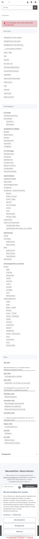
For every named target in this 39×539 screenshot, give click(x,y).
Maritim (9, 202)
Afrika (8, 301)
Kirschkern (7, 239)
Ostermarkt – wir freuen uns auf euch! (17, 383)
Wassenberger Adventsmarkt (14, 403)
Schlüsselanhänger (10, 171)
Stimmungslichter (10, 298)
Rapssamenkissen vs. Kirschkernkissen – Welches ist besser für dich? (17, 369)
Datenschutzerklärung (10, 477)
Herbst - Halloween (12, 316)
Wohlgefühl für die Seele (12, 41)
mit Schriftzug (11, 205)
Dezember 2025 (9, 394)
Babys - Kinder (11, 307)
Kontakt (6, 60)
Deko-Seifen (8, 182)
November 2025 (9, 400)
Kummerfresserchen (11, 115)
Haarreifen (7, 143)
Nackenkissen (10, 256)
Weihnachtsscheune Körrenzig (15, 409)
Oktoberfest (10, 331)
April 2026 (7, 373)
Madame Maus (10, 440)
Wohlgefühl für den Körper (13, 37)
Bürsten (6, 137)
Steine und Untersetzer (11, 222)
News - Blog (8, 52)
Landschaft (10, 325)
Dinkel (6, 236)
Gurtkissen (7, 157)
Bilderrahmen (8, 135)
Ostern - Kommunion (13, 333)
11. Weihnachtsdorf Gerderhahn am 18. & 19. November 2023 (19, 419)
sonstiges (9, 290)
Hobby (8, 319)
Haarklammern (9, 140)
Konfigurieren (19, 526)
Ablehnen (19, 531)
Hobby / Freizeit (11, 196)
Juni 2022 (7, 437)
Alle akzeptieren (19, 520)
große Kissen (10, 241)
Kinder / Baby (10, 199)
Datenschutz (17, 514)
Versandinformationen (11, 71)
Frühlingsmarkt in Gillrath (13, 376)
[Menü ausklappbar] (3, 1)
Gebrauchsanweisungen (12, 78)
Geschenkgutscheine (11, 184)
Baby (8, 269)
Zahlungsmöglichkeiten (11, 67)
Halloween (8, 433)
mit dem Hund (9, 162)
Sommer (9, 287)
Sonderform (10, 339)
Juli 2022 (7, 430)
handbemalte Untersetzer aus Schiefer (19, 228)
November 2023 (9, 413)
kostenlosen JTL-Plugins (16, 537)
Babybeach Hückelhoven (13, 406)
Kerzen (6, 266)
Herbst (8, 278)
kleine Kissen (10, 244)
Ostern (8, 208)
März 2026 (7, 380)
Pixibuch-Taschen (10, 165)
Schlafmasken (8, 168)
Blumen (8, 193)
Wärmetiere (10, 124)
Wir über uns (8, 63)
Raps (5, 247)
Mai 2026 (7, 362)
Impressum (6, 514)
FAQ (5, 56)
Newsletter (7, 75)
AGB (5, 86)
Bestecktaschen (9, 154)
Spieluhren (10, 121)
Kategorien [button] (6, 454)
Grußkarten (8, 187)
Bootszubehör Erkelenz (12, 443)
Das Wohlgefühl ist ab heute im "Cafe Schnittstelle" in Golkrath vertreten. (16, 389)
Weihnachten (10, 214)
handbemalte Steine (13, 225)
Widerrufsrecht (9, 97)
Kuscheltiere (8, 118)
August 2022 (8, 424)
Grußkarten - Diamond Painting (14, 190)
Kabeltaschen (8, 159)
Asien (8, 304)
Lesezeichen (8, 219)
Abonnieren (30, 486)
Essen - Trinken (11, 313)
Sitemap (6, 89)
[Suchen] (35, 7)
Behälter (7, 132)
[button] (28, 2)
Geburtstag (10, 275)
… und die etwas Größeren (13, 48)
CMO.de (30, 537)
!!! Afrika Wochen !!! (11, 427)
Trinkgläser (7, 146)
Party (8, 336)
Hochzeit (9, 281)
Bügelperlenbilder (10, 179)
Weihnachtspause (11, 397)
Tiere (8, 211)
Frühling (9, 272)
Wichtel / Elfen (11, 217)
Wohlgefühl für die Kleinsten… (14, 45)
